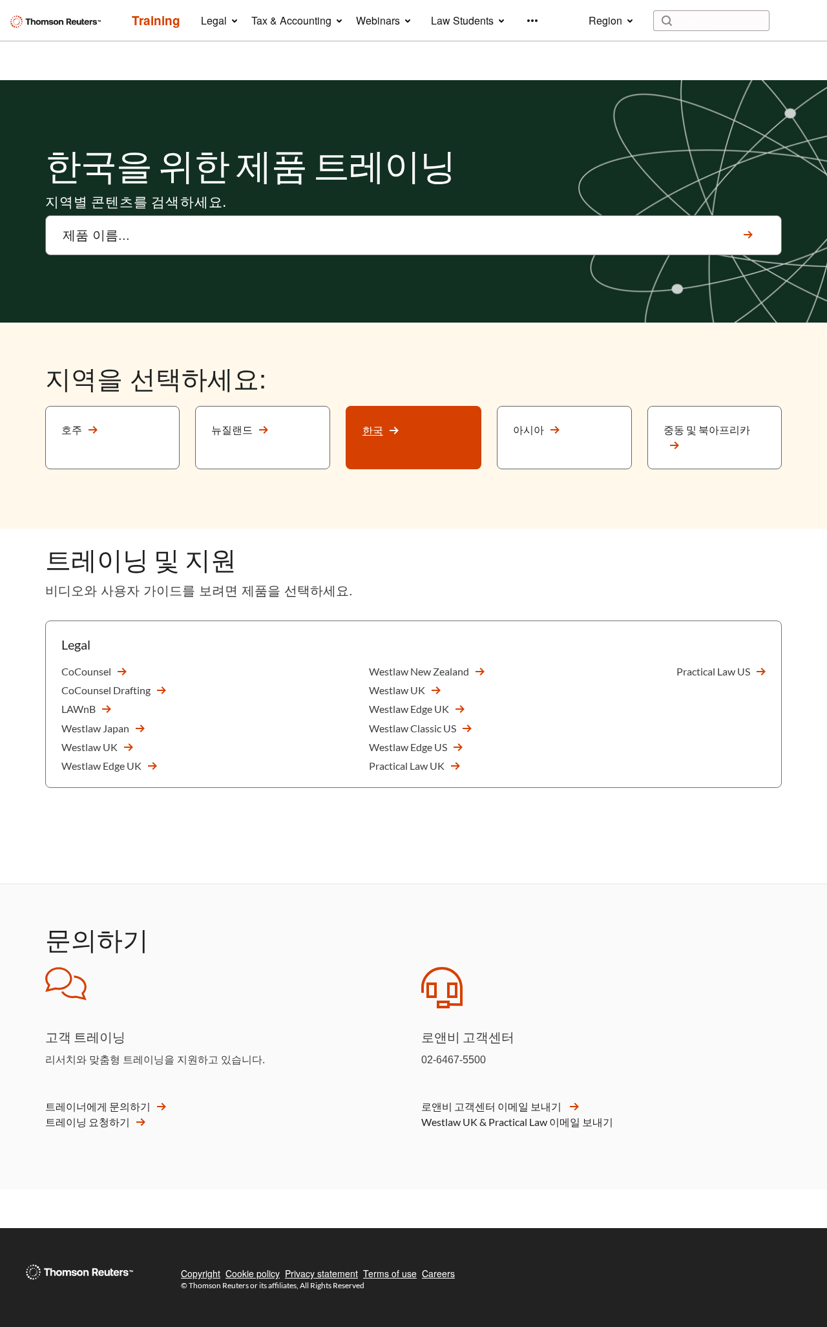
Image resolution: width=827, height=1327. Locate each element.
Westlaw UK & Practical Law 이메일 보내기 (517, 1122)
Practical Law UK (407, 765)
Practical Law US (713, 671)
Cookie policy (252, 1273)
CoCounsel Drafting (106, 690)
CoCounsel (86, 671)
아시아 (528, 429)
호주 (71, 429)
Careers (438, 1273)
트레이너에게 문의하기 (98, 1106)
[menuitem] (156, 20)
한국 (372, 430)
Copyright (200, 1273)
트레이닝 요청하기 (87, 1122)
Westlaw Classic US (412, 728)
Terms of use (390, 1273)
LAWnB (78, 709)
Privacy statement (321, 1273)
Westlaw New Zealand (419, 671)
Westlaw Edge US (408, 747)
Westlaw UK (89, 747)
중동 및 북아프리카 (707, 429)
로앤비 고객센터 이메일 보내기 (492, 1106)
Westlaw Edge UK (101, 765)
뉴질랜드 (232, 429)
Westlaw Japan (95, 728)
